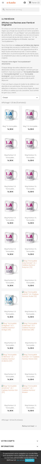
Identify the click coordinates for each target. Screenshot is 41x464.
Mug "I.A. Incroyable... (10, 126)
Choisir (20, 97)
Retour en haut (29, 426)
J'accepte (29, 460)
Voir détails (21, 460)
